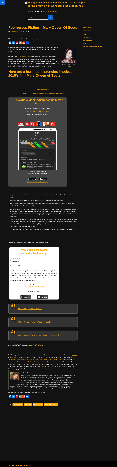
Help (84, 34)
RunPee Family (87, 40)
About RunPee (87, 27)
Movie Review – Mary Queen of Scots (34, 322)
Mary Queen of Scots (25, 56)
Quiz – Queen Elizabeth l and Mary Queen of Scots (40, 335)
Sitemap (85, 43)
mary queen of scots (51, 404)
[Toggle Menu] (2, 2)
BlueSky (57, 366)
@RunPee (44, 366)
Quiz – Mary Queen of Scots (30, 308)
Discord (52, 366)
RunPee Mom (14, 31)
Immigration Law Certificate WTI (92, 46)
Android (54, 11)
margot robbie (37, 404)
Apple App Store (28, 286)
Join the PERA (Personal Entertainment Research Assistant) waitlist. (43, 93)
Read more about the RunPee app (37, 182)
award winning (17, 404)
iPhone (49, 11)
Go (50, 17)
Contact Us (86, 37)
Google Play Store (39, 286)
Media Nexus (87, 31)
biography (28, 404)
